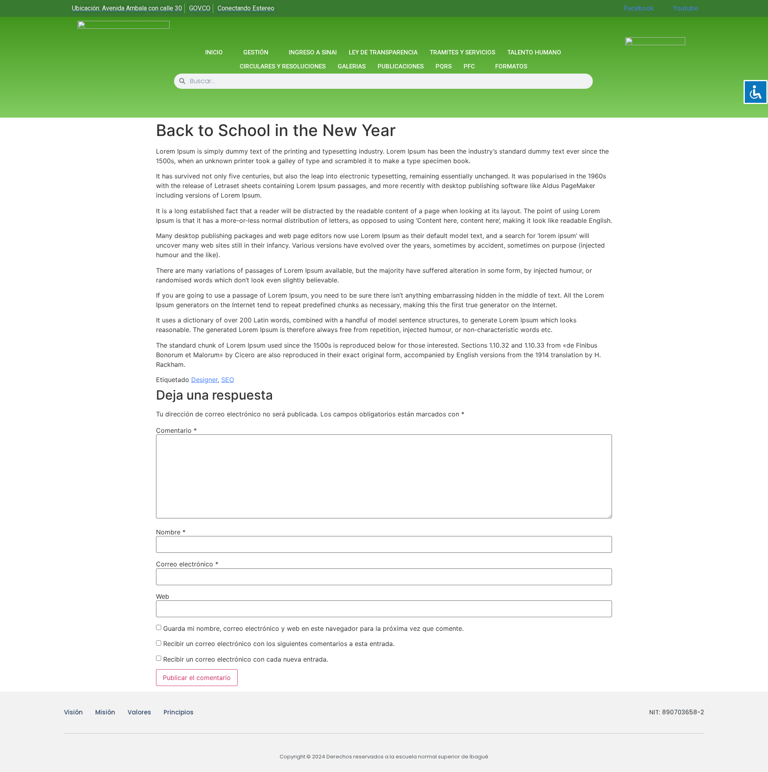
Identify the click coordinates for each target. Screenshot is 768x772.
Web (162, 596)
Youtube (684, 8)
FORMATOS (511, 66)
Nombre (171, 532)
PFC (469, 66)
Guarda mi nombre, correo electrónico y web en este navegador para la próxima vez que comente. (313, 628)
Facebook (638, 8)
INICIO (214, 52)
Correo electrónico (187, 564)
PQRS (444, 66)
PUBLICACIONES (401, 66)
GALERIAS (352, 66)
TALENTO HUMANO (534, 52)
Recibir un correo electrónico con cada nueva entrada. (245, 659)
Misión (105, 712)
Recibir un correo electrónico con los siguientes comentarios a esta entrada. (278, 643)
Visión (73, 712)
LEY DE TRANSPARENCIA (383, 52)
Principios (179, 712)
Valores (139, 712)
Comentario (176, 430)
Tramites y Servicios (462, 52)
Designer (204, 380)
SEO (227, 380)
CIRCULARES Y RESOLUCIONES (283, 66)
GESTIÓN (255, 52)
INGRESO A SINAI (313, 52)
